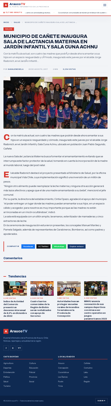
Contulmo (88, 368)
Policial (32, 372)
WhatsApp (59, 246)
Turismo (6, 386)
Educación (33, 368)
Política (6, 377)
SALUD (17, 22)
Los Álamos (62, 377)
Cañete (87, 363)
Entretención (9, 372)
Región (87, 381)
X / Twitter (43, 246)
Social (31, 381)
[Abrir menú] (105, 5)
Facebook (28, 246)
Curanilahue (63, 372)
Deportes (7, 368)
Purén (60, 381)
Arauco (61, 363)
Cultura (32, 363)
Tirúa (60, 386)
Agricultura (8, 363)
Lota (85, 377)
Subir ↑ (101, 401)
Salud (8, 29)
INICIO (6, 22)
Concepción (63, 368)
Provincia (33, 377)
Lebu (86, 372)
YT (19, 348)
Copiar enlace (77, 246)
